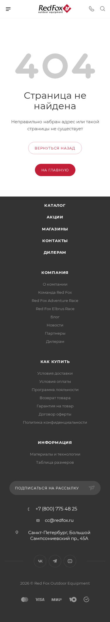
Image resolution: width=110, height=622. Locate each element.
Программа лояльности (55, 389)
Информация (55, 442)
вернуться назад (55, 148)
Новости (55, 325)
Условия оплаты (55, 381)
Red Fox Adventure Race (55, 300)
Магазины (55, 229)
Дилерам (55, 252)
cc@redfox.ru (59, 520)
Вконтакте (40, 561)
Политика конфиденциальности (55, 422)
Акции (55, 217)
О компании (55, 284)
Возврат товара (55, 397)
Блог (55, 317)
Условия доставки (55, 373)
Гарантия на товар (55, 406)
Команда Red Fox (55, 292)
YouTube (70, 561)
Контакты (55, 240)
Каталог (55, 205)
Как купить (55, 361)
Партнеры (55, 333)
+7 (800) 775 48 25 (56, 509)
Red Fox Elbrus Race (55, 308)
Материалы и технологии (55, 454)
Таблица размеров (55, 462)
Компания (55, 272)
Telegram (55, 561)
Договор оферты (55, 414)
